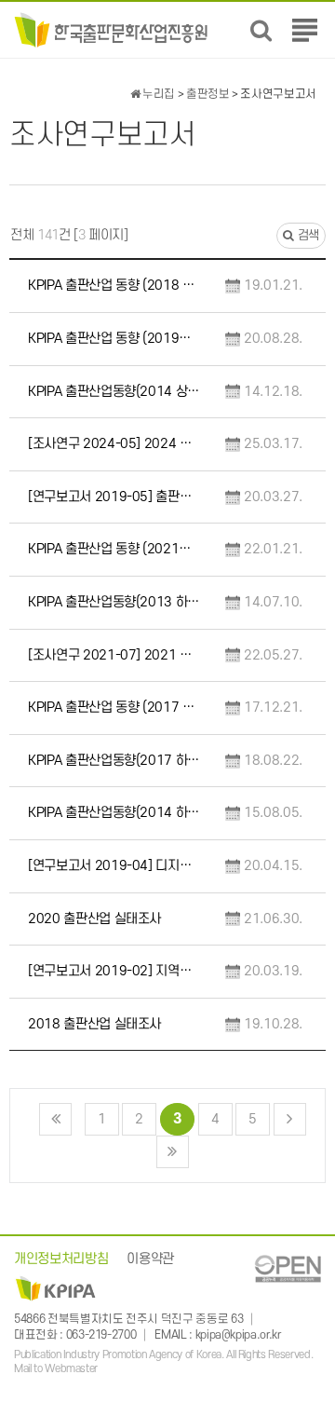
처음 (55, 1119)
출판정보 (208, 94)
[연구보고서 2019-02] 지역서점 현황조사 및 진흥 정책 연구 (115, 971)
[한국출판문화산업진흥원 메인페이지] (111, 29)
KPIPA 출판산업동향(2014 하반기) (115, 813)
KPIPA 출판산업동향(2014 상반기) (115, 392)
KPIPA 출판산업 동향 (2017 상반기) (115, 707)
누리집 (157, 94)
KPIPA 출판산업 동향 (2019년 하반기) (115, 339)
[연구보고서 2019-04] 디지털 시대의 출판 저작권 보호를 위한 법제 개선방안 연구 (115, 866)
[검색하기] (261, 30)
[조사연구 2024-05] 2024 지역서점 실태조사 (115, 444)
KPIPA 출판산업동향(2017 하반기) (115, 761)
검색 (306, 235)
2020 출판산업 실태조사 (94, 919)
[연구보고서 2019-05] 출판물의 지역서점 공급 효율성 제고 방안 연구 (115, 497)
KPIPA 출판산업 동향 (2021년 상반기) (115, 549)
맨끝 (172, 1152)
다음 (290, 1119)
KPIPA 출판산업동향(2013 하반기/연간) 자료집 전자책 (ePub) (115, 602)
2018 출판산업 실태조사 (94, 1024)
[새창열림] (287, 1268)
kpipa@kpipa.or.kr (238, 1334)
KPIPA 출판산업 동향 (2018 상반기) (115, 285)
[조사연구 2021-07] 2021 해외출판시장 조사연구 (115, 655)
